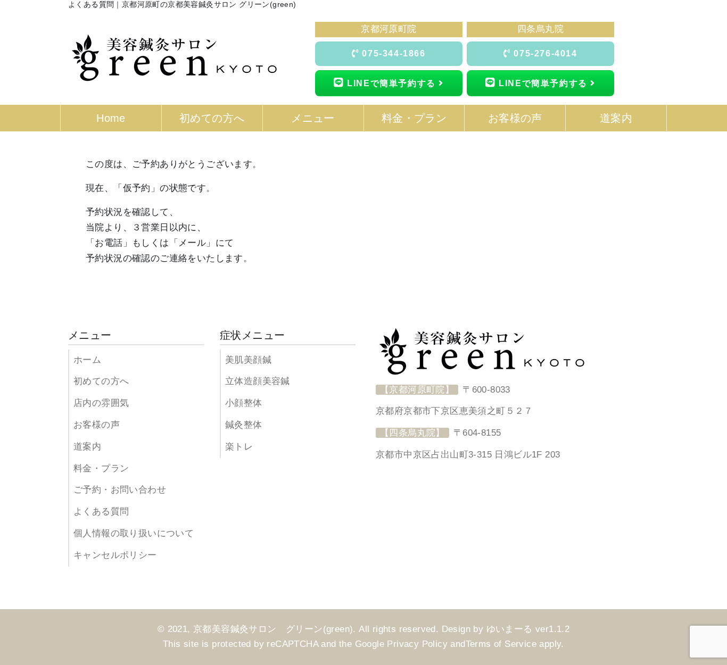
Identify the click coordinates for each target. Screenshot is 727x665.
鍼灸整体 (243, 425)
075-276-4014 (544, 53)
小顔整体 (243, 403)
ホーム (87, 360)
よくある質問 (101, 511)
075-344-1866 (392, 53)
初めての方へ (101, 381)
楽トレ (239, 447)
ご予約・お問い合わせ (119, 490)
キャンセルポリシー (115, 555)
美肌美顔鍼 (248, 360)
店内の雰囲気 (101, 403)
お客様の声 (96, 425)
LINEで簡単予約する (391, 83)
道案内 (87, 447)
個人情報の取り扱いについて (133, 533)
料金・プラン (101, 468)
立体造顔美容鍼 (257, 381)
